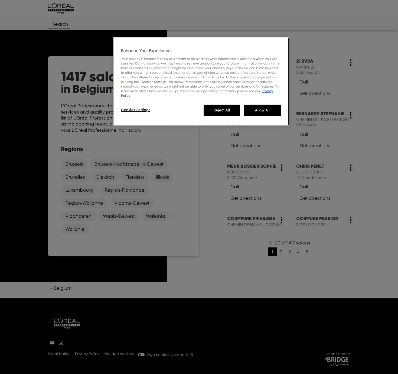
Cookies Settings (135, 110)
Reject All (222, 110)
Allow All (262, 110)
